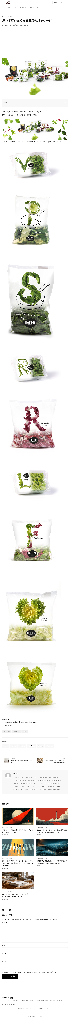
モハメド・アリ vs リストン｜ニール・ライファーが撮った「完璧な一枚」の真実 (36, 786)
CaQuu (26, 25)
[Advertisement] (35, 42)
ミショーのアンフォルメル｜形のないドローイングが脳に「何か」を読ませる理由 (36, 789)
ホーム (3, 8)
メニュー (63, 3)
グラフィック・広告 (13, 8)
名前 (3, 946)
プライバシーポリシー (31, 1009)
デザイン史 (7, 731)
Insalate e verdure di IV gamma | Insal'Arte (21, 722)
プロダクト (32, 1001)
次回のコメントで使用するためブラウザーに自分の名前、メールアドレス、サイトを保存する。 (29, 972)
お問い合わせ (48, 1009)
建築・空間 (48, 1001)
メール (4, 954)
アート (4, 1001)
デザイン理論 (24, 1001)
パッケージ (17, 731)
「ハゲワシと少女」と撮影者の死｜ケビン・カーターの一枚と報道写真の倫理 (35, 777)
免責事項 (41, 1009)
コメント (5, 922)
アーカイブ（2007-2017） (9, 1004)
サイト (4, 961)
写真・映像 (40, 1001)
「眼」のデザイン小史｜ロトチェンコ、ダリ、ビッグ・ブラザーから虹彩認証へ (36, 783)
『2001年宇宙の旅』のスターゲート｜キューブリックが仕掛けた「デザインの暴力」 (37, 780)
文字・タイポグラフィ (59, 1001)
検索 (55, 3)
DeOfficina (9, 725)
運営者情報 (21, 1009)
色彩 (25, 731)
